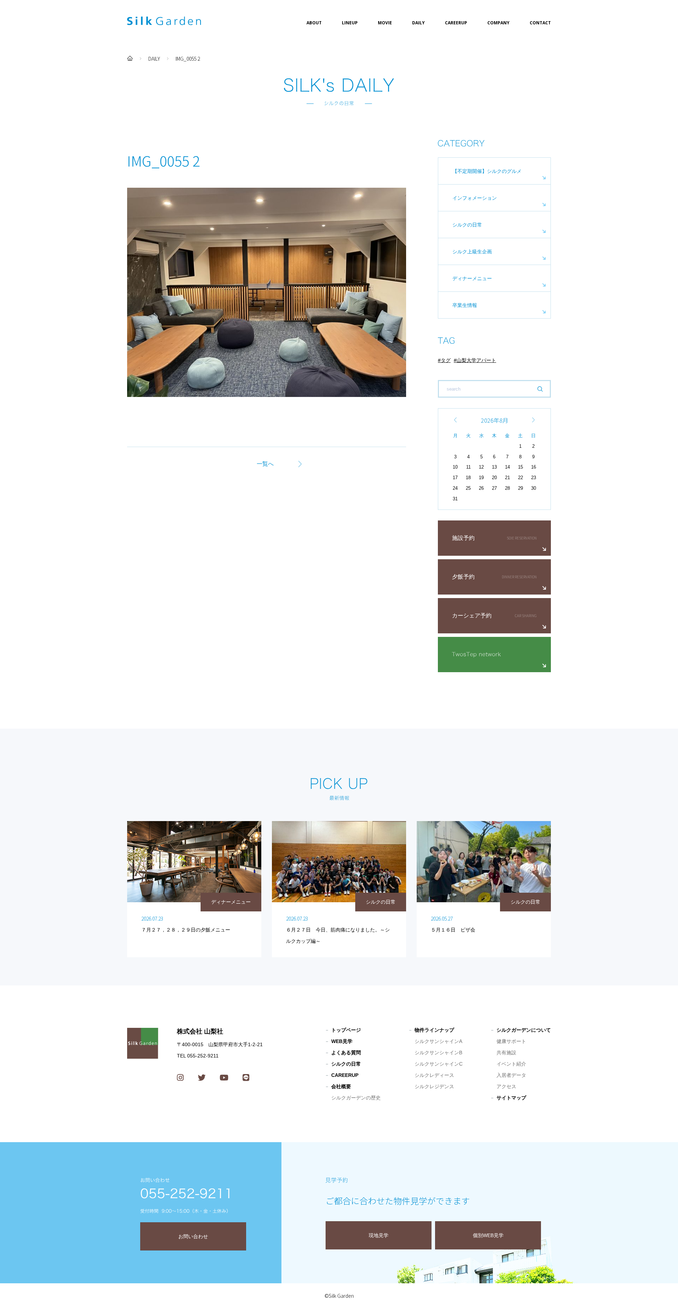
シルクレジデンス (434, 1086)
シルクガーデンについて (523, 1030)
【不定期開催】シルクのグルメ (487, 171)
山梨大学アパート (476, 360)
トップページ (346, 1030)
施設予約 (463, 538)
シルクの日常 (467, 225)
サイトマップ (511, 1098)
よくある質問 (346, 1052)
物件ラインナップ (434, 1030)
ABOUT (314, 23)
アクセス (506, 1086)
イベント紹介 (511, 1064)
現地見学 (378, 1235)
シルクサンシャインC (439, 1064)
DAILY (418, 23)
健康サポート (511, 1041)
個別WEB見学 (488, 1235)
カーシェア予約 (472, 616)
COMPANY (498, 23)
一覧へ (265, 464)
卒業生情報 (464, 305)
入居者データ (511, 1075)
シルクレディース (434, 1075)
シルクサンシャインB (438, 1052)
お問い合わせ (193, 1236)
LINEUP (350, 23)
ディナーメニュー (472, 278)
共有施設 (506, 1052)
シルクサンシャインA (438, 1041)
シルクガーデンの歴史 (356, 1098)
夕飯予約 (463, 577)
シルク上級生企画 (472, 251)
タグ (446, 360)
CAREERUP (456, 23)
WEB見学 (341, 1041)
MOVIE (385, 23)
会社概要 (341, 1086)
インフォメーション (474, 198)
